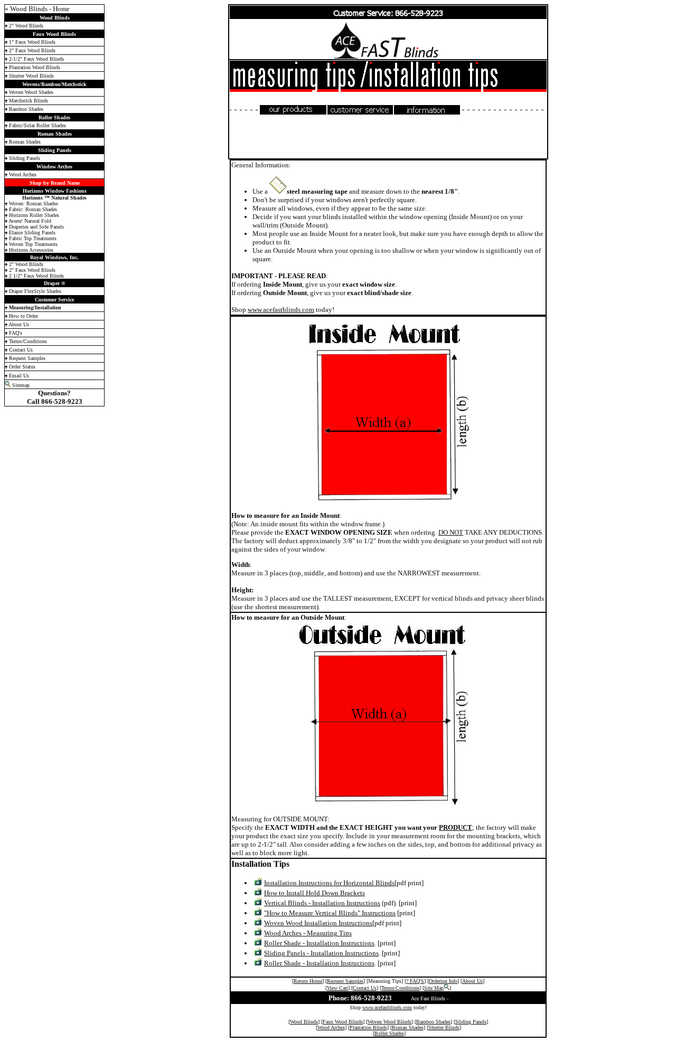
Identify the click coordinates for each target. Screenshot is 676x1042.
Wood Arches (331, 1027)
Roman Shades (408, 1027)
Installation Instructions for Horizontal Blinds (329, 883)
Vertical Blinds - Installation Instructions (322, 903)
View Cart (337, 988)
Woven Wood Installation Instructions (318, 923)
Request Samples (345, 981)
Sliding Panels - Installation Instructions (321, 953)
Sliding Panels (470, 1022)
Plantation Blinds (368, 1027)
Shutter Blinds (443, 1027)
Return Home (308, 981)
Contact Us (365, 988)
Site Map (434, 988)
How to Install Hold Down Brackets (314, 893)
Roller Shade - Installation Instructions (319, 943)
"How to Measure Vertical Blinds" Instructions (330, 913)
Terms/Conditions (400, 988)
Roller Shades (389, 1033)
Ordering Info (443, 981)
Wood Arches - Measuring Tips (308, 933)
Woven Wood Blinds (389, 1022)
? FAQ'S (415, 981)
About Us (472, 981)
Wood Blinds (304, 1022)
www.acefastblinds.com (281, 310)
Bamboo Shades (433, 1022)
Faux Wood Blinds (343, 1022)
